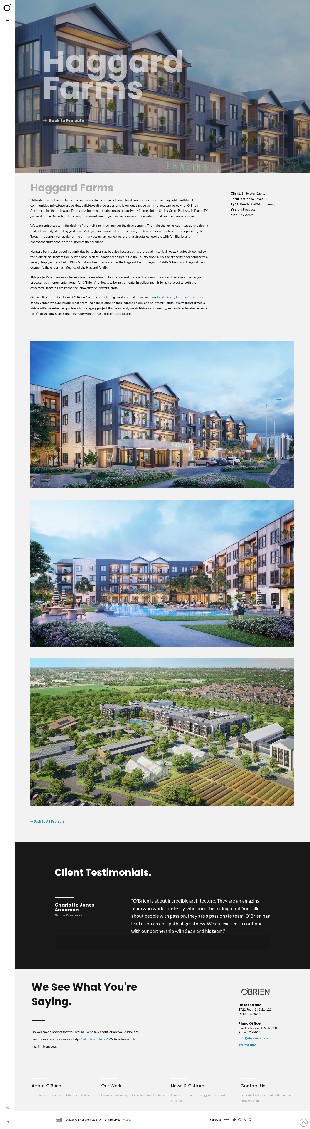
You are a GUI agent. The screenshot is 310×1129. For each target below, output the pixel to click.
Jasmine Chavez (186, 297)
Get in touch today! (94, 1039)
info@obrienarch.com (255, 1038)
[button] (7, 21)
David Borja (165, 297)
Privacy (126, 1119)
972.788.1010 (247, 1045)
